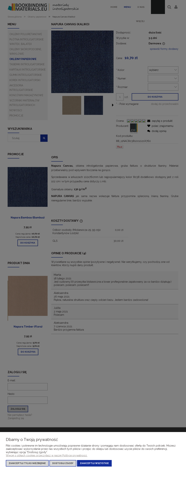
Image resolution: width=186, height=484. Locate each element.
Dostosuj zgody (62, 463)
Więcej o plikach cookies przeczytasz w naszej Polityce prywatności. (46, 455)
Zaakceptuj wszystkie (94, 463)
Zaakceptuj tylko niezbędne (27, 463)
